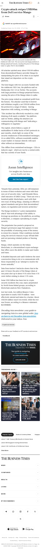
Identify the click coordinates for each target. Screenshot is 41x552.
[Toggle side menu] (2, 2)
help (17, 537)
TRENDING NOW (8, 369)
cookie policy (14, 540)
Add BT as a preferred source (15, 24)
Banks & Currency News (23, 434)
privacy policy (23, 537)
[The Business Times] (19, 3)
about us (4, 537)
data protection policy (25, 540)
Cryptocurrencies (8, 325)
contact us (11, 537)
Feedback (6, 336)
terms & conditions (33, 537)
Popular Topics (7, 434)
